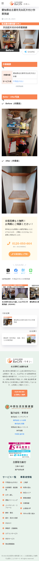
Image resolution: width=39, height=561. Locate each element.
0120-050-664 (22, 243)
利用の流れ (27, 487)
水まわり (8, 523)
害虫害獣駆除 (10, 544)
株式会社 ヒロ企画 (19, 420)
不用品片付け (18, 81)
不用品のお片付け (11, 482)
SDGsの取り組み (29, 513)
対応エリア (27, 493)
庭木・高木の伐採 (11, 518)
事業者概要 (27, 498)
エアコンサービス (11, 533)
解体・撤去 (9, 513)
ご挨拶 (25, 482)
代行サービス (10, 539)
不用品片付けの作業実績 (21, 279)
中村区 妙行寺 (19, 434)
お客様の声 (27, 508)
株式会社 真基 (19, 423)
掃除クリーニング (11, 500)
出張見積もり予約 (21, 254)
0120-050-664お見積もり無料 (19, 393)
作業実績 (26, 503)
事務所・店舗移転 (11, 528)
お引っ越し (9, 495)
